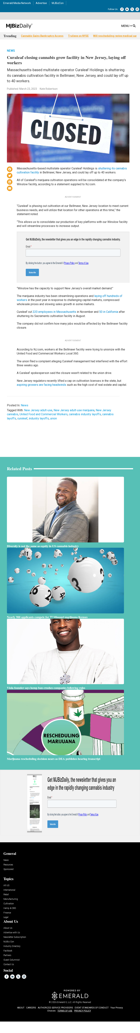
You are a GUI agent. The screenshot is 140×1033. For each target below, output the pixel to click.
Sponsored (8, 869)
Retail (6, 894)
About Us (7, 928)
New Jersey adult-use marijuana (74, 410)
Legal (5, 917)
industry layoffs (39, 418)
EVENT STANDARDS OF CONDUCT (92, 1007)
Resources (8, 865)
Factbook (7, 951)
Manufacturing (10, 899)
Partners (7, 955)
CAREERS (31, 1007)
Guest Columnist (11, 960)
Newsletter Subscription (14, 937)
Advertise (41, 3)
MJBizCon (58, 3)
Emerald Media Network (17, 3)
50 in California (108, 312)
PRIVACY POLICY (82, 1011)
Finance (7, 913)
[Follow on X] (132, 9)
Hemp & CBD (9, 908)
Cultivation (8, 904)
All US (6, 885)
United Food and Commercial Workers (44, 414)
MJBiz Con (8, 942)
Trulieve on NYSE (78, 35)
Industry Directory (11, 946)
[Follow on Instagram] (137, 9)
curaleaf (22, 418)
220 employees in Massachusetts (54, 312)
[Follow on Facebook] (122, 9)
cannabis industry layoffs (85, 414)
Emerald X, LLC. (64, 1002)
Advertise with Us (11, 932)
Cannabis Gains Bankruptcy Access (42, 35)
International (9, 890)
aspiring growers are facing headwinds (41, 384)
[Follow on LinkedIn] (127, 9)
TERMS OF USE (64, 1011)
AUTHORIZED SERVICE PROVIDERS (55, 1007)
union (53, 418)
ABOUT (20, 1007)
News (11, 50)
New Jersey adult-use (38, 410)
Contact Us (8, 964)
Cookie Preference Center (33, 1021)
